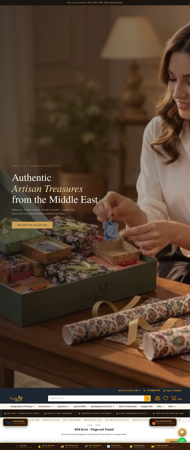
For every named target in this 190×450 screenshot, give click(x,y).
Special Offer (80, 406)
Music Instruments (128, 406)
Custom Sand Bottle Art (117, 420)
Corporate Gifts (140, 420)
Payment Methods (51, 420)
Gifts (159, 406)
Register (178, 390)
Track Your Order (72, 420)
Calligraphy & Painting (21, 406)
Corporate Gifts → (67, 225)
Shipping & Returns (30, 420)
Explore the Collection (32, 225)
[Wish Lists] (166, 398)
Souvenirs (62, 406)
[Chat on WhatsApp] (182, 442)
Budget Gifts (147, 406)
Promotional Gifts (93, 420)
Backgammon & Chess (101, 406)
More (171, 406)
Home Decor (44, 406)
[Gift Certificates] (158, 398)
